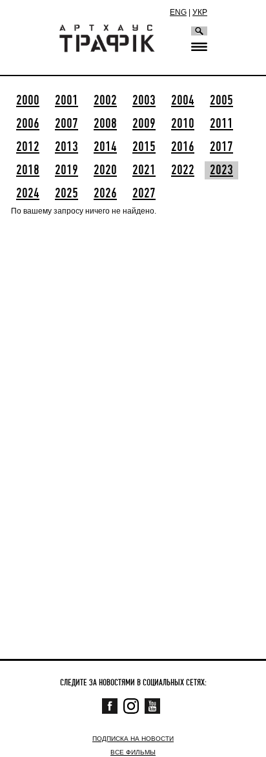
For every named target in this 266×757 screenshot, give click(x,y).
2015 (144, 147)
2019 (66, 170)
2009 (144, 124)
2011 (221, 124)
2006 (27, 124)
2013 (66, 147)
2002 (105, 100)
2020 (105, 170)
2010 (182, 124)
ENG (178, 12)
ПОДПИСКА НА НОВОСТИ (133, 738)
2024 (27, 193)
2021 (144, 170)
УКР (199, 12)
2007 (66, 124)
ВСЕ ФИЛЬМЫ (133, 752)
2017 (221, 147)
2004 (182, 100)
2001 (66, 100)
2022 (182, 170)
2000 (27, 100)
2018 (27, 170)
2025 (66, 193)
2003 (144, 100)
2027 (144, 193)
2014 (105, 147)
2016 (182, 147)
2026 (105, 193)
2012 (27, 147)
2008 (105, 124)
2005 (221, 100)
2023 (221, 170)
